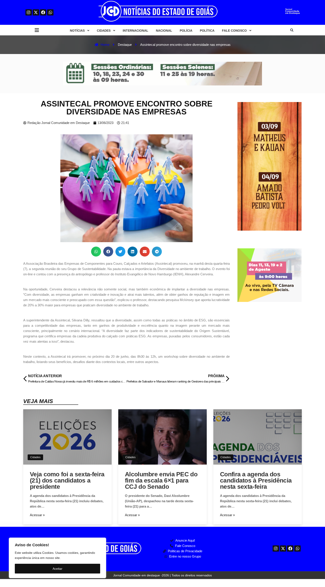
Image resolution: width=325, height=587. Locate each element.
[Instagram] (28, 12)
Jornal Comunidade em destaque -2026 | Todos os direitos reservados (162, 575)
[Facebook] (43, 12)
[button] (37, 30)
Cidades (35, 457)
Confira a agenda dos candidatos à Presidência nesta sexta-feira (256, 480)
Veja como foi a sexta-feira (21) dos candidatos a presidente (67, 480)
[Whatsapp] (50, 12)
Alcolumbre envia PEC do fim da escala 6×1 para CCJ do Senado (161, 480)
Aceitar (57, 568)
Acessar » (37, 515)
